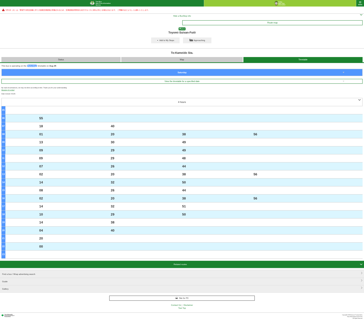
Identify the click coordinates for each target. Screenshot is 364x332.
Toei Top (182, 308)
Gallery (182, 287)
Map (182, 59)
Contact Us (176, 305)
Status (61, 59)
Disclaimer (188, 305)
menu (360, 3)
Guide (182, 280)
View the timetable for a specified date (182, 81)
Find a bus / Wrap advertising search (182, 273)
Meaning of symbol (7, 90)
